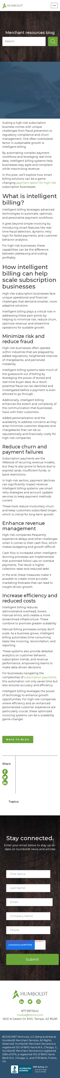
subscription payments (40, 677)
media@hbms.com (30, 1015)
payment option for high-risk (36, 183)
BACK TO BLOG (17, 739)
